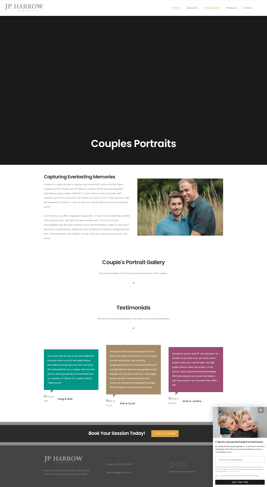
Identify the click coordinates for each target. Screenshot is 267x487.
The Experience (211, 7)
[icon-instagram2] (179, 465)
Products (232, 7)
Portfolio (176, 7)
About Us (192, 7)
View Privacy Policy (233, 471)
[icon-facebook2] (172, 465)
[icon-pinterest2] (185, 465)
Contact (247, 7)
